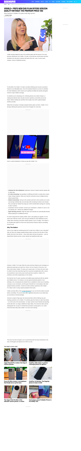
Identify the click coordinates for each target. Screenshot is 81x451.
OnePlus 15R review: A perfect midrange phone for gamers (38, 363)
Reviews (37, 1)
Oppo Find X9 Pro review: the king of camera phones (15, 363)
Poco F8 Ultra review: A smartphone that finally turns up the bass (15, 382)
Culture (58, 1)
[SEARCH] (76, 2)
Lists (46, 1)
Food (53, 1)
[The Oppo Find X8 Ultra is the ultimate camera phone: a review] (15, 391)
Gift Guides (70, 1)
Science (63, 1)
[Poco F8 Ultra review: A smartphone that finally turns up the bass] (15, 373)
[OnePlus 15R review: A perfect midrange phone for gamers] (40, 354)
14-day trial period (26, 291)
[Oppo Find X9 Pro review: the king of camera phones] (15, 354)
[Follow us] (74, 1)
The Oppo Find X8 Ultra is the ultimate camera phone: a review (14, 400)
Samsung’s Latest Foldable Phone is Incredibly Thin (40, 400)
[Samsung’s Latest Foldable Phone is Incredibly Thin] (40, 391)
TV (49, 1)
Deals (42, 1)
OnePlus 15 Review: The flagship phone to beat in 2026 (39, 382)
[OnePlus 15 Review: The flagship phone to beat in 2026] (40, 373)
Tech (33, 1)
